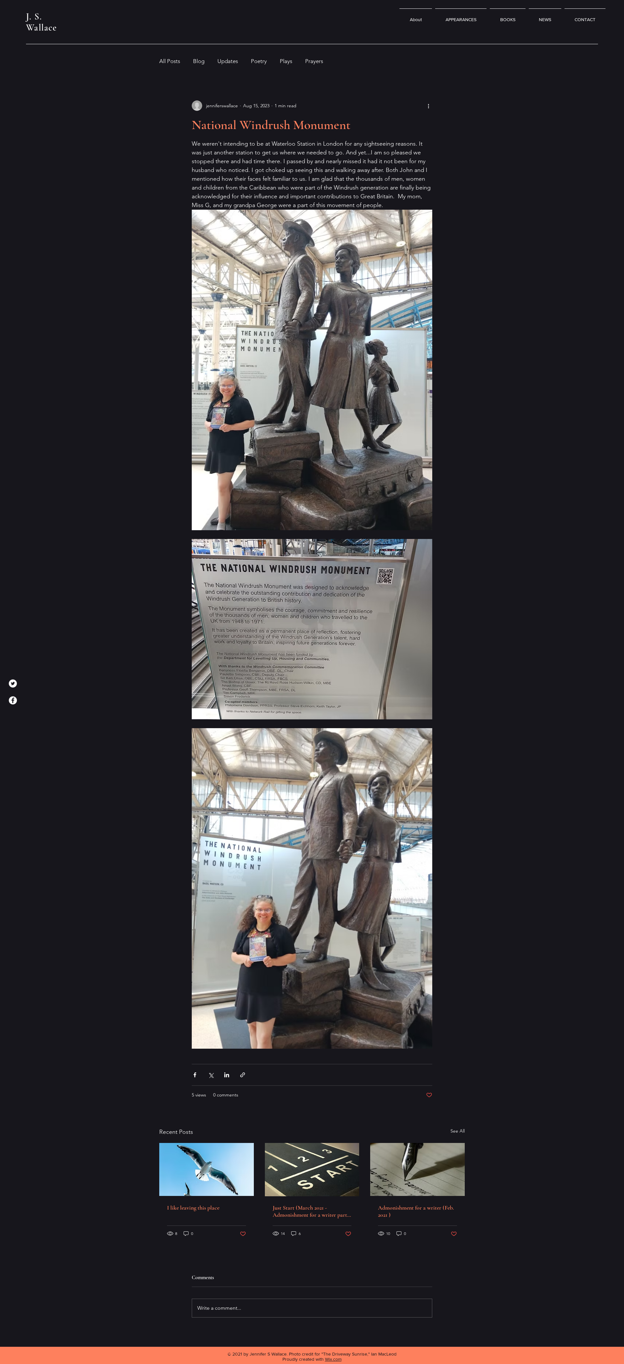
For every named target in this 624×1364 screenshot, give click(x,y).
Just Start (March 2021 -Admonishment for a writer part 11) (310, 1211)
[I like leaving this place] (206, 1169)
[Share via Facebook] (195, 1075)
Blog (198, 61)
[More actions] (428, 106)
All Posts (169, 61)
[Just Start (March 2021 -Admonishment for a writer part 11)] (312, 1169)
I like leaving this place (193, 1207)
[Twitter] (13, 683)
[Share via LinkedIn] (227, 1075)
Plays (286, 61)
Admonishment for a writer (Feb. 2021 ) (416, 1211)
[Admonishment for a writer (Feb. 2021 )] (417, 1169)
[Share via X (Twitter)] (211, 1075)
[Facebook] (13, 700)
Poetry (259, 61)
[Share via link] (243, 1075)
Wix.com (333, 1359)
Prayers (314, 61)
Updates (227, 61)
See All (457, 1131)
